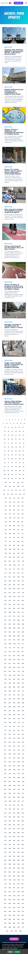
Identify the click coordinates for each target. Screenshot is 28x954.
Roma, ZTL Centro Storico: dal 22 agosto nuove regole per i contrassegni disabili (13, 171)
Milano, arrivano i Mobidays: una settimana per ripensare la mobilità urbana (13, 132)
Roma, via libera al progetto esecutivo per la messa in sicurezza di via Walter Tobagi (13, 287)
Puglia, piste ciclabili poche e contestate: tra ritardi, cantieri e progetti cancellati (13, 365)
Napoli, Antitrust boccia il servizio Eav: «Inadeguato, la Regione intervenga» (13, 92)
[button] (26, 3)
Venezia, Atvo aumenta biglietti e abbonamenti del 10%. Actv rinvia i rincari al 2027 (13, 52)
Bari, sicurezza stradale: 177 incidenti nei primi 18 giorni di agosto (13, 210)
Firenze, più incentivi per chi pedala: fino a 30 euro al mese (14, 247)
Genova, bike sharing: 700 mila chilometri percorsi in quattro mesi (13, 402)
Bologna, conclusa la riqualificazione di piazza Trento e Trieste (13, 326)
